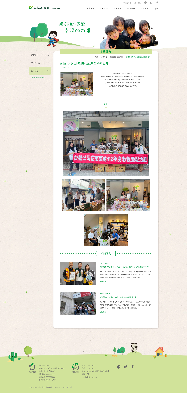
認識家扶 (90, 8)
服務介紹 (104, 8)
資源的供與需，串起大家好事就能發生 (118, 297)
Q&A (156, 8)
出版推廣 (144, 8)
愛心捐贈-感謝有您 (39, 78)
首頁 (96, 57)
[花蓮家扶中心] (45, 7)
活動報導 (117, 8)
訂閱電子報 (127, 3)
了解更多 (103, 281)
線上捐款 (137, 3)
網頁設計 (70, 387)
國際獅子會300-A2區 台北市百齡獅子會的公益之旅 (124, 267)
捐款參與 (131, 8)
